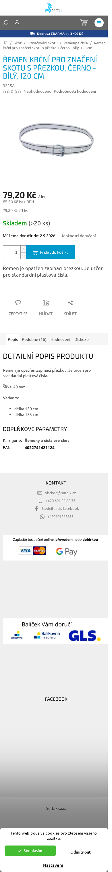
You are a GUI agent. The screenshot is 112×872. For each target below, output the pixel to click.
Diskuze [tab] (81, 339)
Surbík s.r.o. (56, 808)
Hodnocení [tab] (60, 339)
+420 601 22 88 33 (60, 500)
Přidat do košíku (54, 252)
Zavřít (33, 291)
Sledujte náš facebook (60, 508)
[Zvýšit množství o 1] (23, 249)
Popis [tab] (13, 339)
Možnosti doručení (79, 235)
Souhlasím (33, 850)
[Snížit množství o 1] (23, 255)
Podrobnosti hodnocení (75, 91)
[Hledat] (5, 23)
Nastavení (53, 865)
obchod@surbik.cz (60, 492)
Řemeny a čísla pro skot (47, 440)
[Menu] (99, 23)
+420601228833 (60, 516)
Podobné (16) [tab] (34, 339)
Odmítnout (80, 852)
